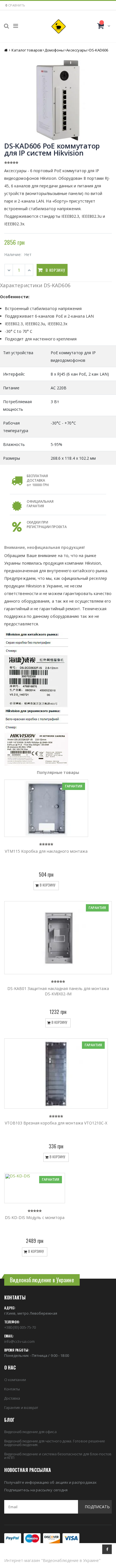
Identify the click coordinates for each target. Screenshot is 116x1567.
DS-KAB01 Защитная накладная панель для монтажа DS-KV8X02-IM (58, 991)
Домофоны (54, 50)
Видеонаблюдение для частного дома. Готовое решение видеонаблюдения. (54, 1442)
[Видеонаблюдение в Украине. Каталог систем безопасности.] (59, 26)
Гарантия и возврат (21, 1407)
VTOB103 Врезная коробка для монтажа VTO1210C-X (56, 1123)
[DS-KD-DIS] (34, 1188)
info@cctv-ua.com (19, 1341)
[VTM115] (46, 808)
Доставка (12, 1398)
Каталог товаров (27, 50)
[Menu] (15, 26)
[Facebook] (107, 1549)
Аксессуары (76, 50)
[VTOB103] (56, 1074)
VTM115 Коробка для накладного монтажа (46, 851)
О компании (15, 1379)
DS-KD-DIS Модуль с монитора (34, 1217)
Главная (6, 50)
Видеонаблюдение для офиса (30, 1431)
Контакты (12, 1388)
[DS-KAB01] (58, 937)
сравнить (16, 5)
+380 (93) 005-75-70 (20, 1327)
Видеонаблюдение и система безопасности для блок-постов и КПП (58, 1455)
